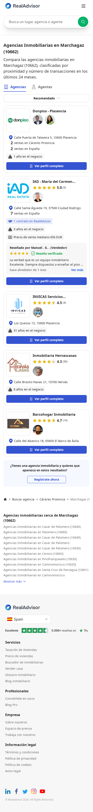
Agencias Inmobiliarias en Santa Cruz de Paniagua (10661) (45, 570)
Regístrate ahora (46, 479)
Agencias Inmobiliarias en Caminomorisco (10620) (39, 564)
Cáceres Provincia (52, 499)
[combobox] (46, 22)
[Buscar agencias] (83, 22)
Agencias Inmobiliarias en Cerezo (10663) (33, 554)
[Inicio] (5, 499)
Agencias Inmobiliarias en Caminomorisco (34, 575)
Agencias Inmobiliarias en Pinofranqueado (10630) (40, 559)
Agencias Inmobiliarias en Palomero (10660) (35, 532)
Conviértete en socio (20, 698)
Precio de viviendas (19, 656)
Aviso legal (13, 771)
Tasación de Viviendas (21, 650)
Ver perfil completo (49, 166)
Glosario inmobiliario (20, 675)
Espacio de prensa (18, 728)
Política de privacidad (20, 758)
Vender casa (14, 668)
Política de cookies (18, 765)
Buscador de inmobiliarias (24, 662)
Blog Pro (11, 705)
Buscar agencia (23, 499)
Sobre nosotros (16, 722)
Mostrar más (12, 581)
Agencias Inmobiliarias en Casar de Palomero (36, 543)
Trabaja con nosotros (20, 735)
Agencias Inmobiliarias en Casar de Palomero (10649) (42, 537)
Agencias (18, 87)
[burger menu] (83, 6)
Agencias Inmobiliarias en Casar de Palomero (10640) (42, 527)
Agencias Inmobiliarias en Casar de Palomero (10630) (42, 548)
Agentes (45, 87)
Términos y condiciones (22, 752)
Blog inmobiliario (17, 681)
